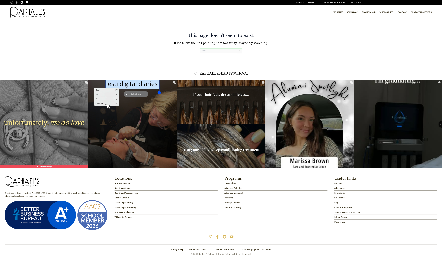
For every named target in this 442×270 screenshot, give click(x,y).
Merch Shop (356, 2)
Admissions (352, 12)
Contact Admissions (421, 12)
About (299, 2)
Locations (402, 12)
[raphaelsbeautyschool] (195, 74)
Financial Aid (369, 12)
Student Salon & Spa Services (334, 2)
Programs (338, 12)
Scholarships (386, 12)
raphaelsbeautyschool (224, 73)
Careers (311, 2)
